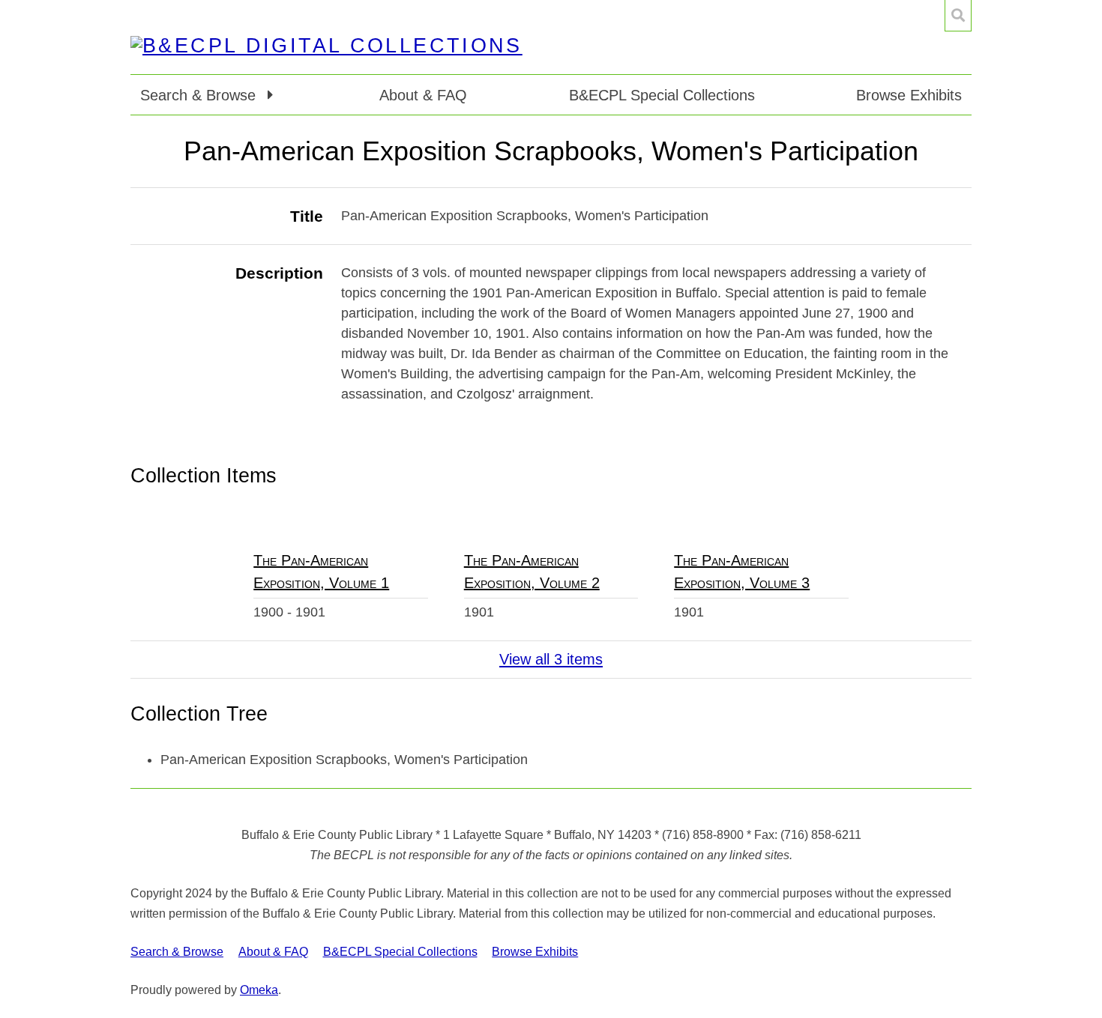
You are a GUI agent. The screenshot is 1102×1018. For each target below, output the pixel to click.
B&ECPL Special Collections (662, 95)
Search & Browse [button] (200, 95)
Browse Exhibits (909, 95)
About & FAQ (423, 95)
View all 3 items (551, 659)
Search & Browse (176, 951)
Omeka (259, 990)
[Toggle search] (958, 15)
